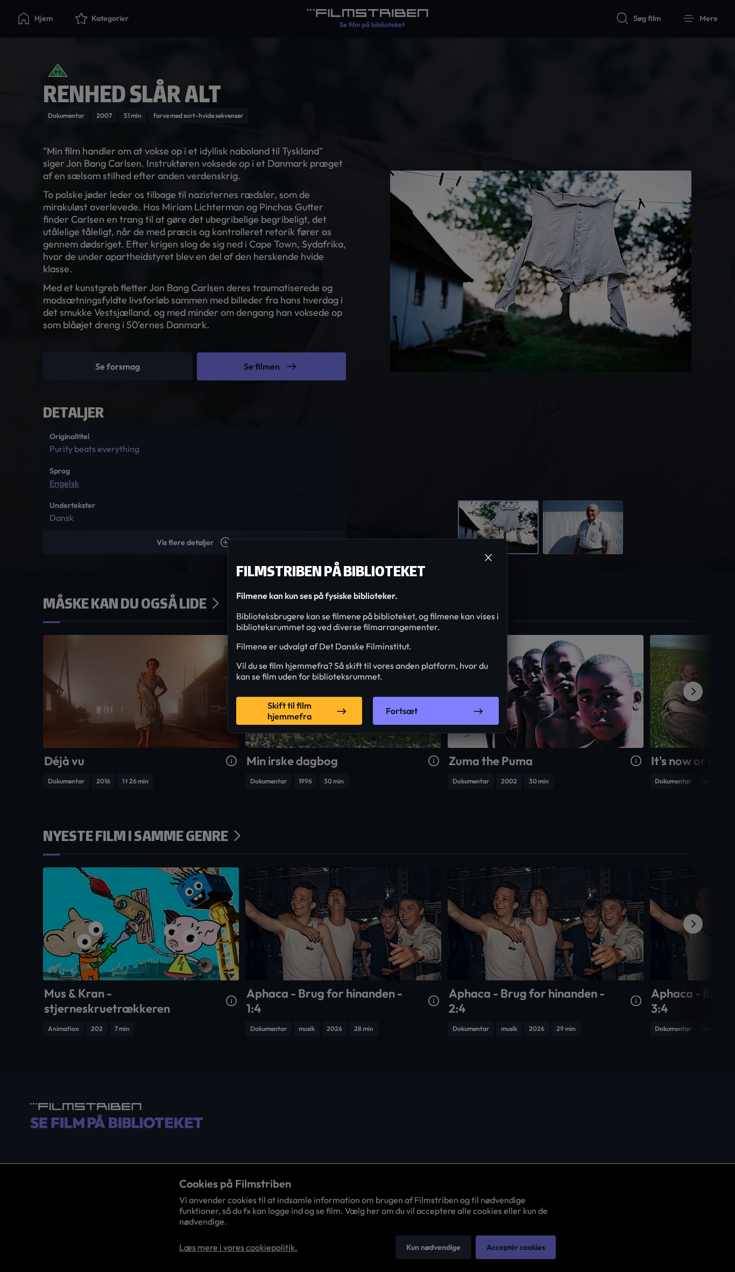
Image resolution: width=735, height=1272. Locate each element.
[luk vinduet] (488, 558)
